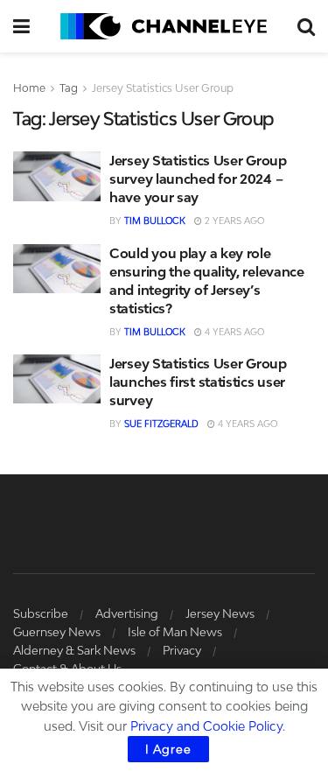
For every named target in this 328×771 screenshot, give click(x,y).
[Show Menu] (21, 26)
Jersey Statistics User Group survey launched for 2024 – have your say (198, 178)
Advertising (126, 613)
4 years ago (233, 331)
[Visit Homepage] (163, 26)
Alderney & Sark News (74, 650)
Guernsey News (57, 632)
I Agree (168, 749)
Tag (68, 88)
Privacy (182, 650)
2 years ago (233, 220)
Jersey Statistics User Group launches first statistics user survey (198, 381)
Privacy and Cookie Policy (206, 725)
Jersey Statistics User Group (163, 88)
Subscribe (40, 613)
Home (29, 88)
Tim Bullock (154, 220)
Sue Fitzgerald (161, 423)
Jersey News (220, 613)
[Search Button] (306, 26)
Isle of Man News (175, 632)
